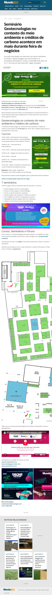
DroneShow (41, 105)
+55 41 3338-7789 (7, 506)
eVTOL (21, 6)
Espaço (16, 6)
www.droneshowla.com (9, 462)
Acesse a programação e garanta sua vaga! (16, 179)
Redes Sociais (34, 8)
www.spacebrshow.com (9, 466)
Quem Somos (27, 8)
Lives (10, 8)
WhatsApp (35, 6)
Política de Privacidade (30, 590)
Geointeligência (28, 6)
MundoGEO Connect (8, 107)
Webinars (20, 8)
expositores (17, 249)
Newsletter (42, 6)
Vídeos (14, 8)
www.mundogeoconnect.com (11, 464)
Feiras (6, 8)
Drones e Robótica (9, 6)
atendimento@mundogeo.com (12, 504)
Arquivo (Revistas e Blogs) (43, 590)
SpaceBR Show (20, 107)
